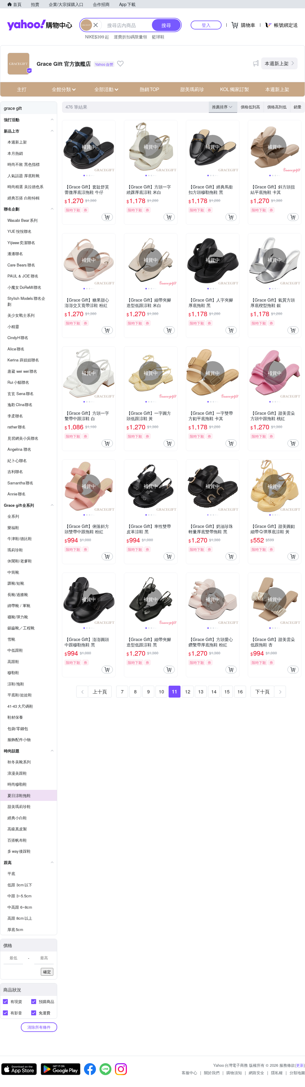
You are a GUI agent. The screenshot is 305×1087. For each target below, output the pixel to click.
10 (161, 691)
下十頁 (262, 691)
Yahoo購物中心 (39, 25)
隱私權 (277, 1072)
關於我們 (212, 1072)
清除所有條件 (39, 1027)
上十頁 (100, 691)
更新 (300, 1065)
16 (240, 691)
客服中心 (189, 1072)
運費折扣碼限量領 (130, 37)
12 (187, 691)
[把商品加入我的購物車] (107, 217)
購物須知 (234, 1072)
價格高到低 (277, 107)
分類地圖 (297, 1072)
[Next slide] (111, 146)
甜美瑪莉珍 (192, 89)
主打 (22, 89)
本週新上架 (277, 63)
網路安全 (256, 1072)
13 (200, 691)
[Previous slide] (66, 146)
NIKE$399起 (97, 37)
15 (227, 691)
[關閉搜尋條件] (95, 25)
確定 (47, 971)
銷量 (297, 107)
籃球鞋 (158, 37)
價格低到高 (250, 107)
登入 (206, 25)
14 (214, 691)
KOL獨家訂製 (234, 89)
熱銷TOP (149, 89)
